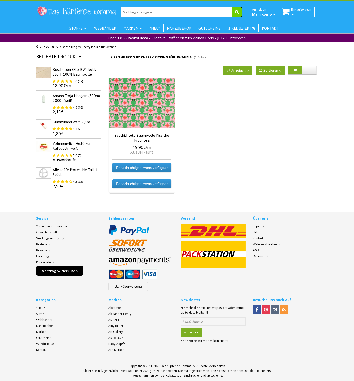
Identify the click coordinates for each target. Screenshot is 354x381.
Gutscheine (43, 338)
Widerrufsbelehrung (266, 244)
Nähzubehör (44, 326)
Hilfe (256, 232)
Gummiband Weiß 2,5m (71, 121)
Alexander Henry (119, 314)
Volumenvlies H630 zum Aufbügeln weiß (72, 146)
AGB (256, 250)
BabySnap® (116, 344)
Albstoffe (114, 308)
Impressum (260, 226)
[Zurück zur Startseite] (53, 47)
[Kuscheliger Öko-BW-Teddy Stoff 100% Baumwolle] (43, 72)
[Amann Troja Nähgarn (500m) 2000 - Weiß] (43, 98)
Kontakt (258, 238)
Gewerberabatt (46, 232)
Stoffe (40, 314)
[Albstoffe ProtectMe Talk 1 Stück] (43, 173)
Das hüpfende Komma (176, 366)
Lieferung (42, 256)
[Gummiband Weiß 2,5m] (43, 125)
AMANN (113, 320)
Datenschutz (261, 256)
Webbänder (44, 320)
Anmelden (191, 332)
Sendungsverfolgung (50, 238)
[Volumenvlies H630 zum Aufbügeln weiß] (43, 146)
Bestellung (43, 244)
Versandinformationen (51, 226)
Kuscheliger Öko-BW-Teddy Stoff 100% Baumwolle (74, 72)
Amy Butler (115, 326)
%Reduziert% (45, 344)
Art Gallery (115, 332)
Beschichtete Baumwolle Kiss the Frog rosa (141, 137)
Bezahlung (43, 250)
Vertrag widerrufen (60, 270)
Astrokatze (115, 338)
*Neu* (40, 308)
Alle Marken (116, 350)
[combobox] (181, 12)
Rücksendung (45, 262)
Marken (41, 332)
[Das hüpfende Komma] (76, 11)
